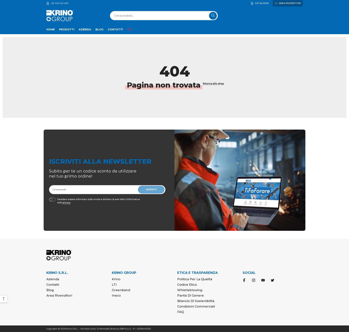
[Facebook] (244, 280)
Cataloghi (261, 3)
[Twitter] (272, 280)
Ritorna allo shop (213, 83)
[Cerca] (164, 15)
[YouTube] (263, 280)
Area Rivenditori (289, 3)
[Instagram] (253, 280)
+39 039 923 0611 (59, 3)
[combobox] (160, 16)
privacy (67, 202)
